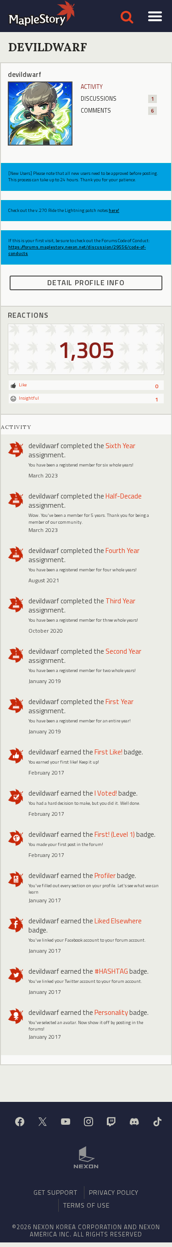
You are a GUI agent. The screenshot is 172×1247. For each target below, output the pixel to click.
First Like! (108, 752)
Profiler (105, 875)
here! (114, 210)
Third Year (120, 601)
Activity (92, 86)
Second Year (123, 651)
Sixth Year (120, 445)
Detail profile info (85, 282)
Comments (118, 110)
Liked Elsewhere (118, 921)
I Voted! (105, 793)
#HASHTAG (111, 971)
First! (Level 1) (114, 834)
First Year (119, 701)
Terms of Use (86, 1205)
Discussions (118, 98)
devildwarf (43, 445)
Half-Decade (123, 496)
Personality (111, 1012)
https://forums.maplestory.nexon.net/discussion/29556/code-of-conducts (77, 250)
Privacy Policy (114, 1192)
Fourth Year (122, 550)
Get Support (55, 1192)
